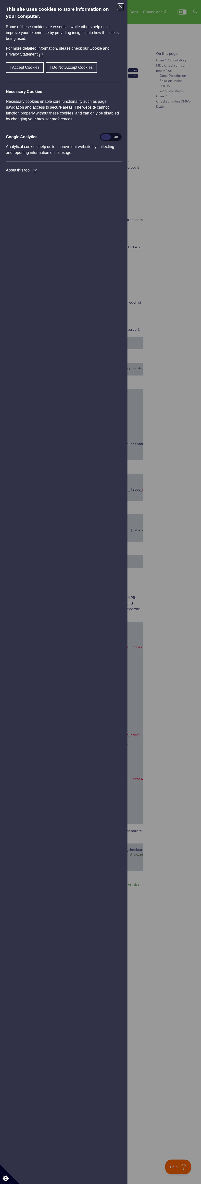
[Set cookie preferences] (10, 1174)
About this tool (21, 170)
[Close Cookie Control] (121, 7)
